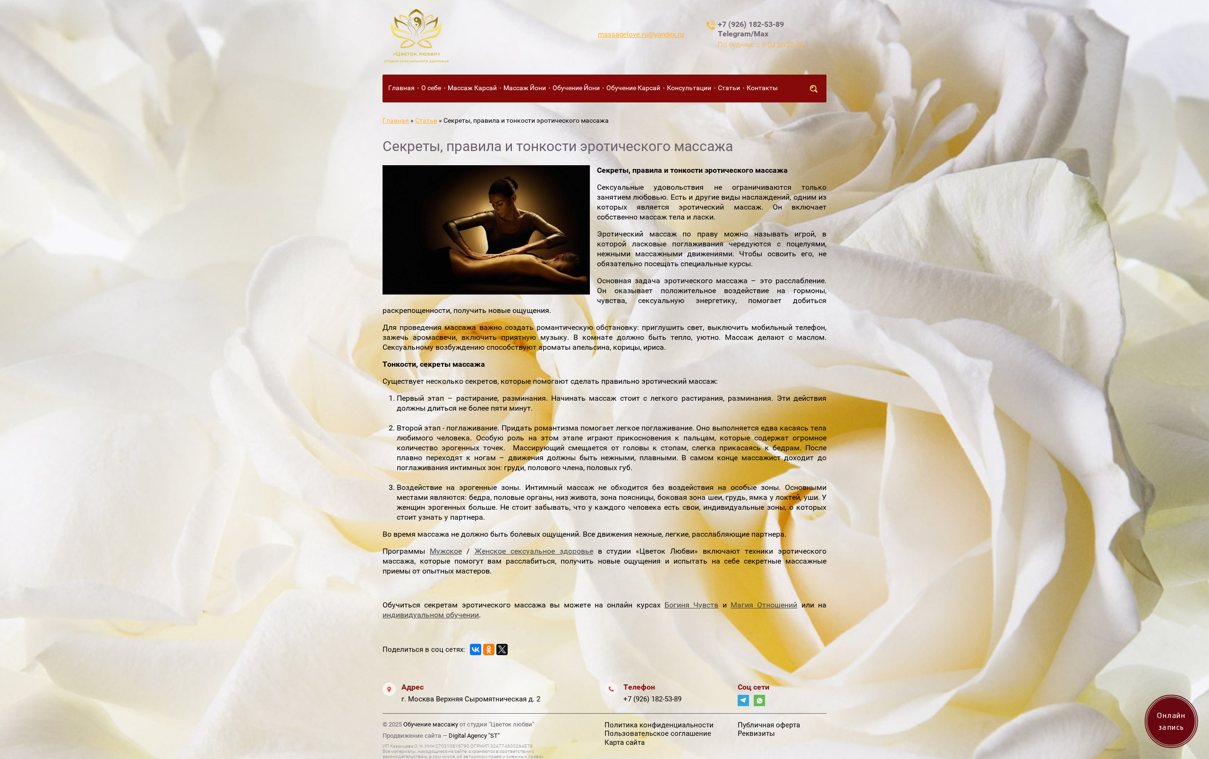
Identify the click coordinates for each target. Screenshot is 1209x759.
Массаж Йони (524, 88)
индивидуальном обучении (431, 614)
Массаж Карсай (472, 88)
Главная (401, 88)
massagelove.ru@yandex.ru (641, 34)
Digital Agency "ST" (474, 735)
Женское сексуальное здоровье (534, 551)
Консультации (689, 88)
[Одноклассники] (488, 649)
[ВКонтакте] (475, 649)
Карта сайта (624, 742)
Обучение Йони (576, 88)
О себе (431, 88)
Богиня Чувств (691, 604)
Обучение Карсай (633, 88)
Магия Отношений (764, 604)
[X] (502, 649)
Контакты (762, 88)
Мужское (446, 551)
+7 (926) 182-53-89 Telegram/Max (751, 29)
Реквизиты (756, 733)
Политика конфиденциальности (659, 725)
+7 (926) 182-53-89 (652, 699)
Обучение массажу (430, 724)
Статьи (729, 88)
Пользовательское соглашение (657, 733)
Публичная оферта (769, 725)
